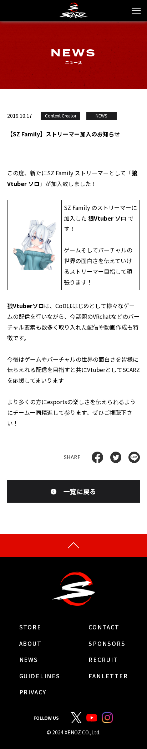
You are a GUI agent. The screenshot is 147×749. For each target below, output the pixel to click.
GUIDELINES (39, 676)
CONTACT (103, 627)
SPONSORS (106, 644)
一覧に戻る (80, 491)
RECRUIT (103, 660)
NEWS (29, 660)
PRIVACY (32, 692)
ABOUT (30, 644)
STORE (30, 627)
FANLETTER (108, 676)
